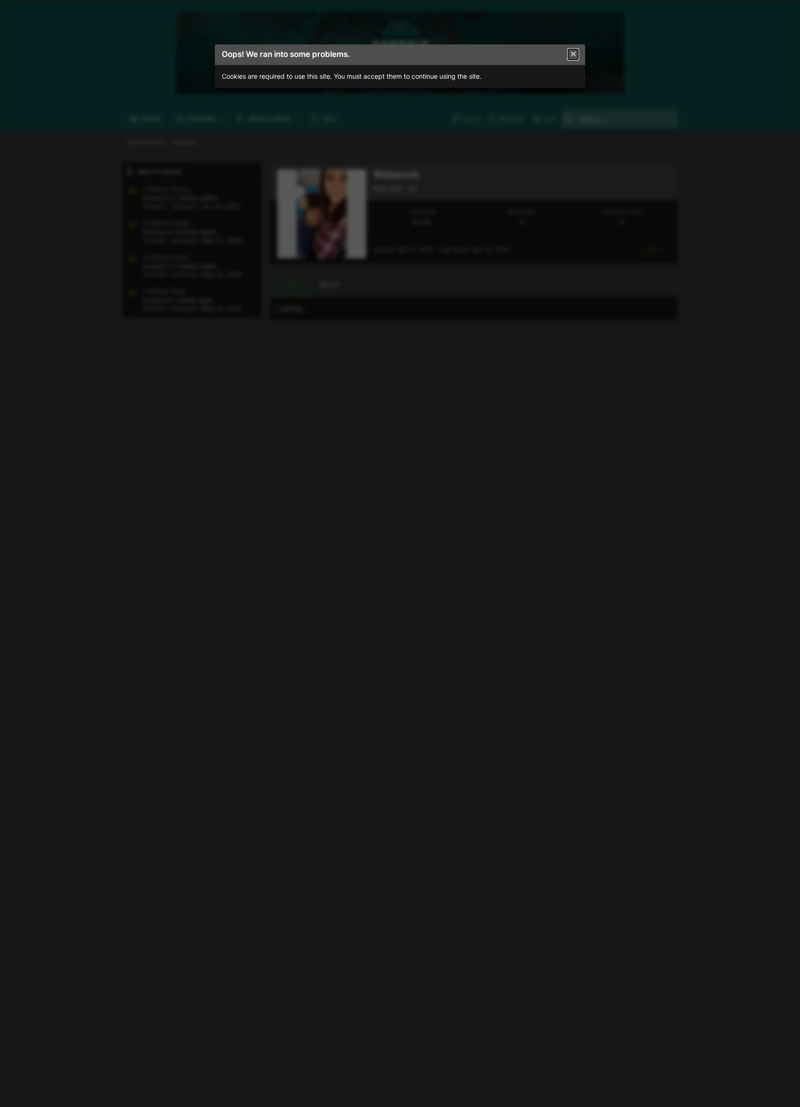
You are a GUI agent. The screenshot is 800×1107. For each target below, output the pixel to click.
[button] (573, 54)
